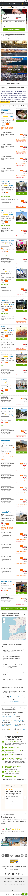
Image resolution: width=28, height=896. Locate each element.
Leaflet (18, 639)
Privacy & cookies (7, 881)
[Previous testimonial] (3, 797)
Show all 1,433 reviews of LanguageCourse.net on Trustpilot (13, 822)
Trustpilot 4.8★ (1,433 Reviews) (11, 3)
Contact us (21, 881)
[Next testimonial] (25, 797)
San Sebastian (5, 728)
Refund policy (19, 878)
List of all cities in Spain (13, 83)
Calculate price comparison (14, 29)
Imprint (5, 884)
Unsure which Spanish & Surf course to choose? (12, 688)
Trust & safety (8, 887)
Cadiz (3, 720)
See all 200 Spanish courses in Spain (13, 608)
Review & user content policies (16, 884)
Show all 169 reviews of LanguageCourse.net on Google (13, 832)
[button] (1, 1)
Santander (16, 714)
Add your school (14, 890)
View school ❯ (21, 121)
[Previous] (1, 101)
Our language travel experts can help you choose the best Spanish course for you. (14, 692)
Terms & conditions (9, 878)
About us (15, 881)
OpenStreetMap (23, 639)
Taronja (16, 725)
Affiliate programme (17, 887)
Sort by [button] (15, 105)
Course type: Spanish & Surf (17, 101)
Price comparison (5, 101)
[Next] (26, 101)
